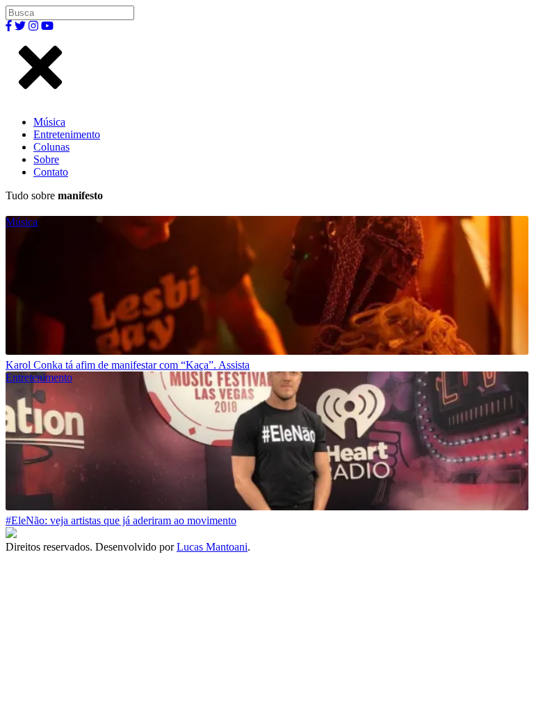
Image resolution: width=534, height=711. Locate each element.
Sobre (46, 159)
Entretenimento (66, 134)
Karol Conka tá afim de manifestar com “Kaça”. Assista (128, 365)
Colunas (51, 147)
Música (49, 122)
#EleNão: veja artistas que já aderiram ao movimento (121, 520)
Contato (50, 172)
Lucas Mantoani (212, 547)
